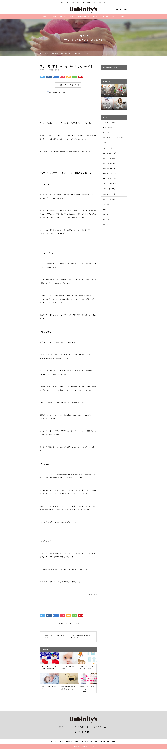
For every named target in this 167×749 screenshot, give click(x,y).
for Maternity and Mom (72, 741)
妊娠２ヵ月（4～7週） (109, 163)
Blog (113, 16)
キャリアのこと (107, 132)
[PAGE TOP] (83, 708)
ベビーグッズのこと (108, 143)
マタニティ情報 (107, 148)
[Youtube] (125, 9)
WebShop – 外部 (103, 16)
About (54, 16)
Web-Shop (102, 741)
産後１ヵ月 (106, 214)
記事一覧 (57, 70)
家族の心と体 (106, 209)
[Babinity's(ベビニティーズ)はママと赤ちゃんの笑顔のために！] (83, 10)
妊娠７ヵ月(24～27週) (109, 189)
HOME (45, 16)
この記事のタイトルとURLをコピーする (68, 85)
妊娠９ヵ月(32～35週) (109, 199)
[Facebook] (120, 9)
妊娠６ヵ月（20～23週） (110, 183)
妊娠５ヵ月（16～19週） (110, 178)
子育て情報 (50, 70)
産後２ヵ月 (106, 219)
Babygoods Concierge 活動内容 (89, 741)
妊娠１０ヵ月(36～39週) (109, 153)
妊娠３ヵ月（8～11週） (109, 168)
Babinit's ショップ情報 (109, 122)
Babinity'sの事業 (107, 127)
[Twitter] (117, 9)
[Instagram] (113, 9)
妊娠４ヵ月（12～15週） (110, 173)
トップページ (54, 741)
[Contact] (91, 732)
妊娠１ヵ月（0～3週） (109, 158)
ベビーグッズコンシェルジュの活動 (113, 137)
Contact (122, 16)
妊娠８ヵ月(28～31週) (109, 194)
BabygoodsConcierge (83, 16)
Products (94, 16)
